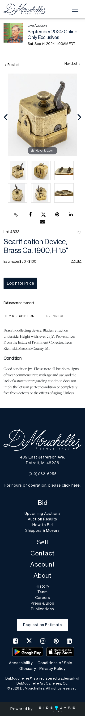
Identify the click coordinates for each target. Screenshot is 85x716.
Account (42, 564)
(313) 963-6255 (43, 474)
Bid (42, 503)
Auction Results (42, 519)
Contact (42, 553)
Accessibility (21, 663)
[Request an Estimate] (42, 621)
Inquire (76, 261)
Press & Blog (42, 603)
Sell (42, 542)
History (42, 586)
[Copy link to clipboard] (16, 215)
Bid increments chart (19, 303)
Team (42, 592)
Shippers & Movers (42, 531)
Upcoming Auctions (43, 513)
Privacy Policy (52, 669)
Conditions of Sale (55, 663)
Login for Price (20, 283)
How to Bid (42, 525)
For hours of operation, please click (42, 485)
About (42, 575)
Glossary (27, 669)
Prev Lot (13, 65)
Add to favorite (78, 233)
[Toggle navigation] (75, 9)
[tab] (19, 317)
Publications (42, 609)
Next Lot (71, 63)
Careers (42, 598)
